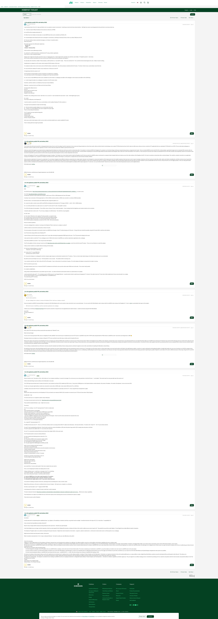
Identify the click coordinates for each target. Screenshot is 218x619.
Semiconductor (92, 604)
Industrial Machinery (93, 599)
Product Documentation (135, 590)
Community (6, 6)
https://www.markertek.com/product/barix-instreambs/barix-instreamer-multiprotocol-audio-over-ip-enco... (58, 491)
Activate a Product (133, 595)
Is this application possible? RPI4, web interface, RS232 (36, 22)
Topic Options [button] (26, 17)
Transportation (92, 606)
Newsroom (118, 595)
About (117, 590)
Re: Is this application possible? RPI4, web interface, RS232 (36, 141)
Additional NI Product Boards (24, 6)
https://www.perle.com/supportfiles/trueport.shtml (51, 400)
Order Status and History (107, 590)
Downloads (132, 588)
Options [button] (192, 24)
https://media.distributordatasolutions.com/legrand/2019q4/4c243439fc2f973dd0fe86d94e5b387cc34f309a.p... (55, 191)
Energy (90, 597)
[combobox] (110, 14)
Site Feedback (133, 600)
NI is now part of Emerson (121, 588)
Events (117, 600)
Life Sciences (91, 602)
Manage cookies (103, 611)
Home (2, 6)
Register (186, 10)
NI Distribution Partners (107, 588)
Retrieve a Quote (105, 593)
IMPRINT (93, 611)
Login (191, 10)
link (131, 303)
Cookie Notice (92, 616)
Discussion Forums (13, 6)
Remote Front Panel (40, 308)
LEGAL (90, 611)
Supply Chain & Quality (121, 598)
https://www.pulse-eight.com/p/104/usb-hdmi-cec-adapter (59, 243)
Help (195, 10)
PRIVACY (97, 611)
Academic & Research (93, 588)
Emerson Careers (119, 593)
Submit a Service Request (135, 598)
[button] (25, 133)
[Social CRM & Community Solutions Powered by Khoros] (191, 575)
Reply (192, 133)
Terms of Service (105, 595)
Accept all (150, 616)
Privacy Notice (85, 616)
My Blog (33, 164)
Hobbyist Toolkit (34, 6)
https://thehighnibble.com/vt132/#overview (37, 194)
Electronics (91, 594)
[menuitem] (77, 3)
